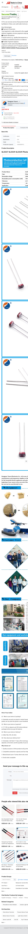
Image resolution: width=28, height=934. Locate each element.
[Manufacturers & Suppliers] (14, 2)
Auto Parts (4, 885)
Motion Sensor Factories (9, 916)
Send (15, 793)
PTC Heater (4, 883)
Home (3, 11)
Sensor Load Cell (7, 919)
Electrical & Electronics (10, 11)
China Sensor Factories (8, 912)
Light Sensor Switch (22, 916)
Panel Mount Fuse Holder (22, 888)
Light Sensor (24, 11)
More (3, 922)
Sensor (18, 11)
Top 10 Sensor (24, 919)
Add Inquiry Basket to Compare (10, 122)
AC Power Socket (20, 885)
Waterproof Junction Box (22, 883)
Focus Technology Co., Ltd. (19, 927)
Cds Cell (16, 919)
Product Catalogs (23, 879)
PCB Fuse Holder (6, 888)
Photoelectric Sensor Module (10, 904)
